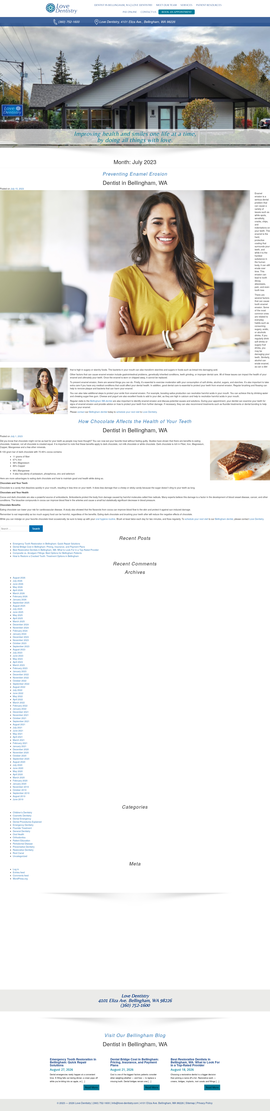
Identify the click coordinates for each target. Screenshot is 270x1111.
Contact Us (148, 11)
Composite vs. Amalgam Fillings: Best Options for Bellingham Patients (47, 552)
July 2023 (17, 652)
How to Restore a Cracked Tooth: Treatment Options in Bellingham (46, 556)
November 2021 (21, 715)
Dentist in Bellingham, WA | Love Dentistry (123, 5)
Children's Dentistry (22, 812)
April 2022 (18, 699)
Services (186, 5)
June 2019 (18, 799)
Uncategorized (20, 856)
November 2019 (21, 786)
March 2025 (19, 621)
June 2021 (18, 730)
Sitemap (190, 1103)
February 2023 (20, 668)
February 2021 (20, 743)
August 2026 (19, 577)
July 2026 (17, 580)
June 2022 (18, 693)
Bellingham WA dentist (101, 400)
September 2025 (21, 602)
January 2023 (19, 671)
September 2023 (21, 646)
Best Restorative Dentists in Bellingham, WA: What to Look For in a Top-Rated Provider (56, 549)
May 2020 (18, 771)
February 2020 (20, 780)
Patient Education (21, 840)
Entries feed (19, 872)
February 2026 (20, 596)
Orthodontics (19, 837)
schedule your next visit (128, 411)
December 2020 (21, 749)
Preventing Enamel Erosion (135, 173)
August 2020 (19, 761)
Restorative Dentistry (23, 849)
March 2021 (19, 739)
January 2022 (19, 708)
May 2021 (18, 733)
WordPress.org (20, 878)
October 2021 (19, 718)
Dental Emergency (22, 818)
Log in (16, 869)
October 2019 (19, 789)
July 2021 (17, 727)
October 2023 (19, 643)
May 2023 (18, 658)
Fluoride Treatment (22, 828)
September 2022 (21, 683)
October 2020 (19, 755)
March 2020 (19, 777)
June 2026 (18, 583)
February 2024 (20, 630)
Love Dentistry (150, 411)
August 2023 (19, 649)
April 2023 (18, 661)
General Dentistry (21, 831)
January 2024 (19, 633)
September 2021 (21, 721)
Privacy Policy (205, 1103)
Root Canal (18, 853)
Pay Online (130, 11)
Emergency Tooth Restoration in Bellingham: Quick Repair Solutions (46, 543)
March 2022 (19, 702)
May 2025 (18, 615)
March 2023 (19, 665)
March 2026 (19, 593)
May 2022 (18, 696)
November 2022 (21, 677)
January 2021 (19, 746)
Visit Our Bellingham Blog (135, 1035)
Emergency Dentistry (23, 824)
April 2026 (18, 590)
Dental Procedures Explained (27, 821)
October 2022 (19, 680)
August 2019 (19, 796)
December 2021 (21, 711)
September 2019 (21, 793)
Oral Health (18, 834)
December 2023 (21, 636)
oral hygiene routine (105, 518)
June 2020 (18, 768)
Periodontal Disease (23, 843)
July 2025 (17, 608)
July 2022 (17, 690)
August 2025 (19, 605)
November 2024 (21, 627)
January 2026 (19, 599)
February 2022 (20, 705)
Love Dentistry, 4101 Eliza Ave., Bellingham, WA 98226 (137, 21)
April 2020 (18, 774)
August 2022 (19, 686)
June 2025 (18, 611)
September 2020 (21, 758)
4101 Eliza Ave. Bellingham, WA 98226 (162, 1103)
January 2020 (19, 783)
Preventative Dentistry (24, 846)
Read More (92, 1087)
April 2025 (18, 618)
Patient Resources (209, 5)
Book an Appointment (177, 11)
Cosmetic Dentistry (22, 815)
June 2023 (18, 655)
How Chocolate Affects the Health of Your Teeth (135, 421)
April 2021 (18, 736)
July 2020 (17, 764)
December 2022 (21, 674)
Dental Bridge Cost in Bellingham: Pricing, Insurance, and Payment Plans (49, 546)
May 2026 (18, 587)
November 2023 (21, 640)
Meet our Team (166, 5)
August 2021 (19, 724)
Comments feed (21, 875)
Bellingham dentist (98, 411)
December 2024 (21, 624)
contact (81, 411)
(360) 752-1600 (69, 21)
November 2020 (21, 752)
